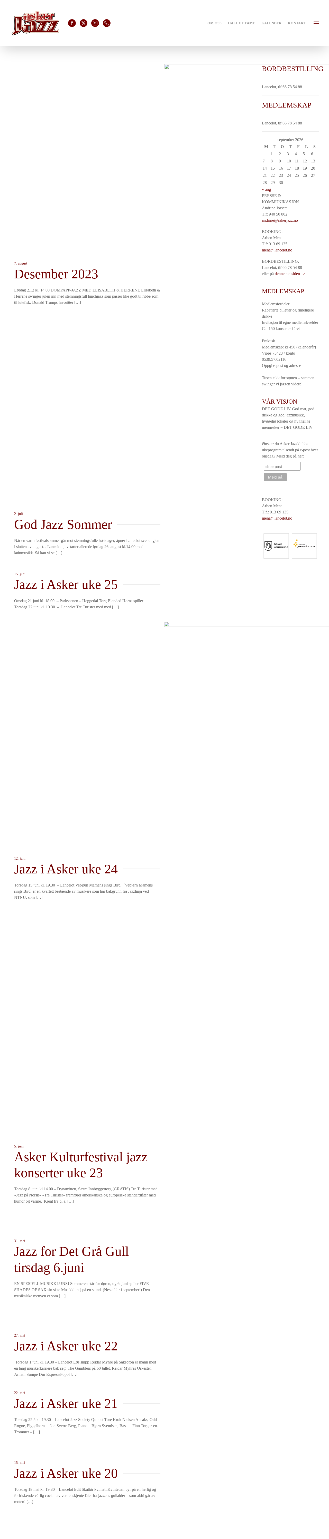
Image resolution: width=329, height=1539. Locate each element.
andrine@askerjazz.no (280, 220)
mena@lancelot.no (277, 250)
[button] (316, 23)
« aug (266, 189)
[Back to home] (35, 23)
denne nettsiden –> (290, 273)
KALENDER (271, 23)
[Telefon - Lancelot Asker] (107, 23)
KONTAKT (297, 23)
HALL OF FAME (241, 23)
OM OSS (214, 23)
